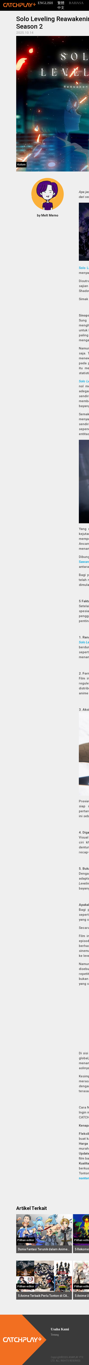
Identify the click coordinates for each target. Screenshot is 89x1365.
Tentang (55, 1334)
